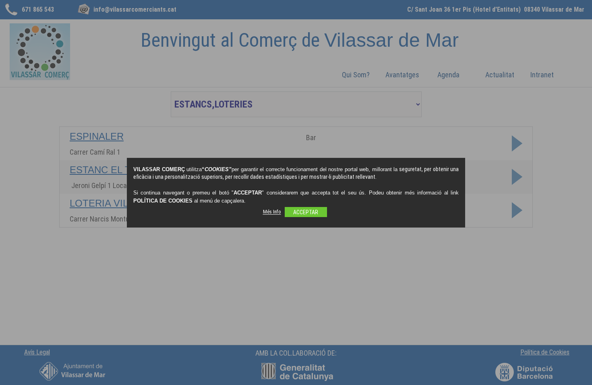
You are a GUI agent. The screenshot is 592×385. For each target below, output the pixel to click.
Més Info (272, 212)
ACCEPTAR (305, 212)
